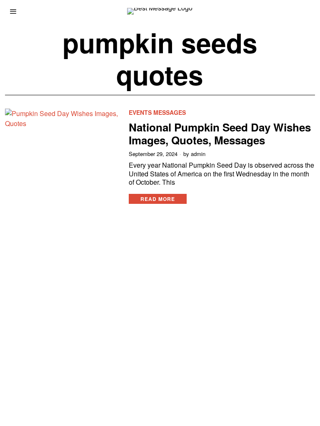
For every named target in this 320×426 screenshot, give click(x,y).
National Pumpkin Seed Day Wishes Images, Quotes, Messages (220, 133)
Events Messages (157, 112)
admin (198, 154)
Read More (157, 199)
